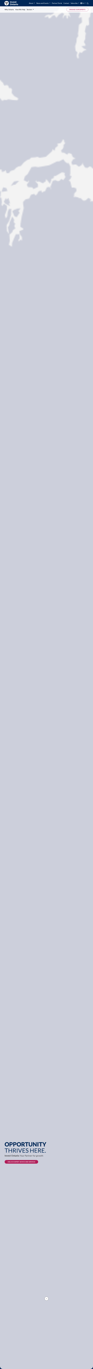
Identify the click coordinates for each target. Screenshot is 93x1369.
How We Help (20, 9)
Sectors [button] (29, 9)
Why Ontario (9, 9)
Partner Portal (57, 3)
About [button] (31, 3)
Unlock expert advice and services (21, 1162)
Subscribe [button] (74, 3)
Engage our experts (77, 9)
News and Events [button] (42, 3)
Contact (66, 3)
